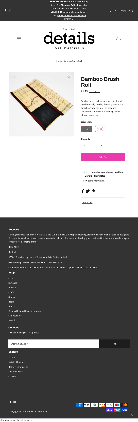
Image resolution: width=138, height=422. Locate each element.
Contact (12, 252)
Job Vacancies (15, 371)
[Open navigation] (19, 38)
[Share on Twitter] (88, 192)
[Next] (22, 77)
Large (86, 129)
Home (59, 61)
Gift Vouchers (15, 315)
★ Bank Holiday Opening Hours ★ (24, 311)
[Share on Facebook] (83, 192)
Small (99, 129)
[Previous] (14, 77)
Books (11, 301)
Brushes (12, 287)
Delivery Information (18, 367)
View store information (94, 180)
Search (11, 320)
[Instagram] (10, 10)
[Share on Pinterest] (93, 192)
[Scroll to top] (131, 415)
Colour (11, 278)
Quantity (85, 138)
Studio (11, 297)
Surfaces (12, 283)
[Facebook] (5, 10)
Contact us (87, 202)
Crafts (11, 292)
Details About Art (16, 362)
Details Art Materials (37, 411)
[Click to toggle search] (110, 10)
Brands (11, 306)
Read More (13, 247)
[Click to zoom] (68, 77)
